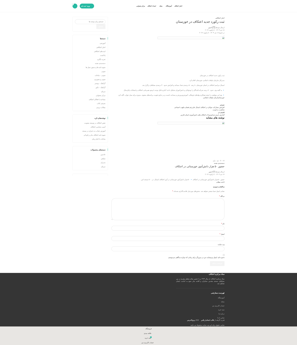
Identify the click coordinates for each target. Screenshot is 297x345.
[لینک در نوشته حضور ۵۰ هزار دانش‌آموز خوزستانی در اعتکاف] (148, 163)
